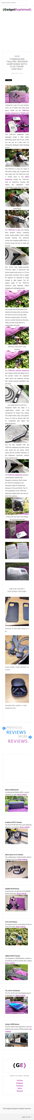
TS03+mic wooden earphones (18, 370)
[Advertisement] (17, 33)
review (17, 56)
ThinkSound (24, 113)
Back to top (26, 1117)
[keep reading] (22, 794)
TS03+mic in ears (14, 230)
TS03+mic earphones (15, 475)
